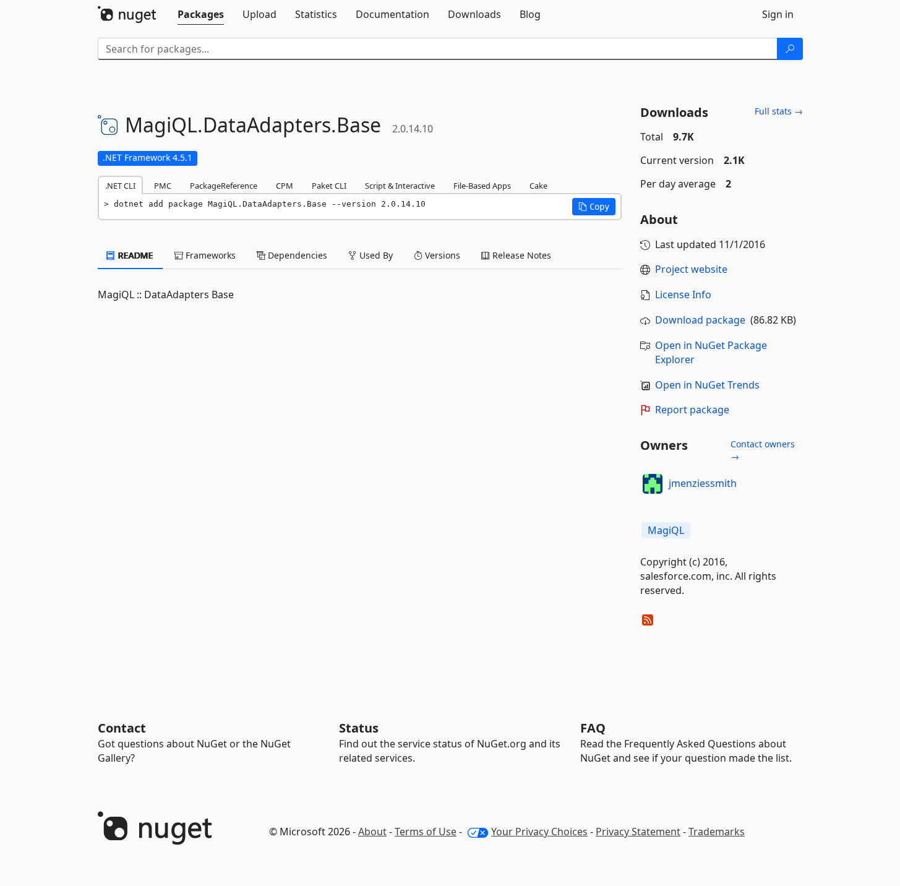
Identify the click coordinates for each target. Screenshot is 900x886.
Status (359, 728)
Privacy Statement (638, 831)
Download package (700, 320)
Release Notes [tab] (520, 255)
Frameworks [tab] (209, 255)
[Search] (790, 49)
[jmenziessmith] (652, 484)
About (372, 831)
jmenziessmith (703, 483)
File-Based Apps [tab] (482, 185)
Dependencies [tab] (296, 255)
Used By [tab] (375, 255)
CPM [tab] (284, 185)
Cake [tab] (538, 185)
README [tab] (134, 255)
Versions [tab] (441, 255)
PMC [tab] (162, 185)
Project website (691, 269)
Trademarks (716, 831)
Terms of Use (425, 831)
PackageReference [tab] (223, 185)
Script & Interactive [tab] (400, 185)
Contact (122, 728)
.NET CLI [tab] (120, 185)
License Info (683, 294)
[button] (593, 206)
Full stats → (779, 111)
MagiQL (666, 530)
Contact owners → (763, 450)
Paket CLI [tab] (329, 185)
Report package (692, 409)
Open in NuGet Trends (707, 385)
